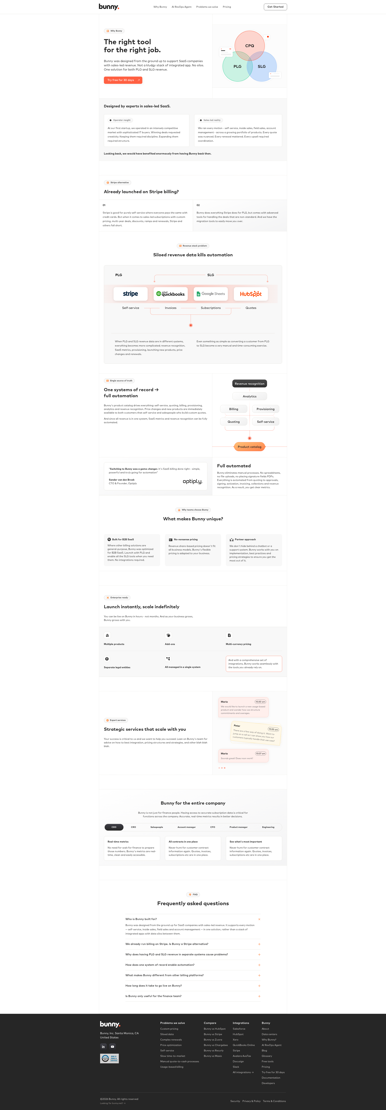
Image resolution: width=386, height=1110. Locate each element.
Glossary (267, 1056)
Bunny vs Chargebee (216, 1045)
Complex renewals (171, 1040)
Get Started (275, 7)
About (265, 1029)
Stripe (236, 1050)
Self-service (167, 1050)
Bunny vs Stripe (213, 1034)
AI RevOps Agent (181, 7)
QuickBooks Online (244, 1045)
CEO (114, 827)
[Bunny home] (110, 7)
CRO (133, 827)
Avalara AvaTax (242, 1056)
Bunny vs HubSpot (215, 1029)
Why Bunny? (269, 1040)
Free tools (268, 1061)
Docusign (238, 1061)
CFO (212, 827)
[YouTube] (112, 1046)
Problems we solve (207, 7)
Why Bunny (160, 7)
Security (235, 1101)
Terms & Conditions (274, 1101)
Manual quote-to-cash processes (179, 1061)
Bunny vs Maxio (213, 1056)
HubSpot (238, 1034)
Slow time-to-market (172, 1056)
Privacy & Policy (251, 1101)
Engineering (268, 827)
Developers (268, 1083)
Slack (236, 1067)
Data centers (269, 1034)
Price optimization (171, 1045)
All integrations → (243, 1072)
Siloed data (167, 1034)
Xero (235, 1040)
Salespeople (156, 827)
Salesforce (239, 1029)
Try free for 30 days (273, 1072)
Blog (264, 1050)
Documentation (271, 1078)
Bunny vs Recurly (213, 1050)
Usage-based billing (171, 1067)
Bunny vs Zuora (213, 1040)
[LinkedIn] (103, 1046)
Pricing (227, 7)
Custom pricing (169, 1029)
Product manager (239, 827)
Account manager (187, 827)
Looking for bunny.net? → (113, 1103)
